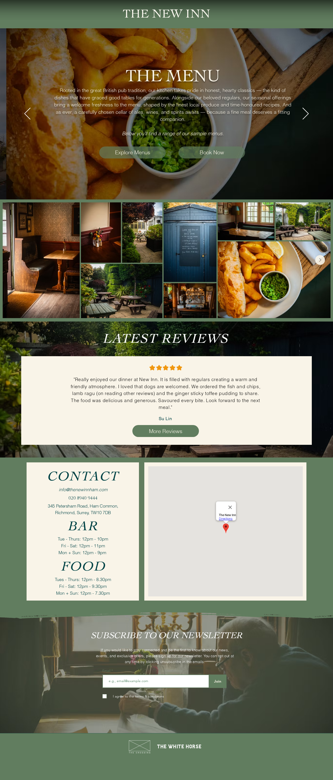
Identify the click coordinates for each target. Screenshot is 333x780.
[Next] (306, 114)
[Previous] (27, 114)
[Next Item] (320, 260)
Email (106, 670)
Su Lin (165, 418)
